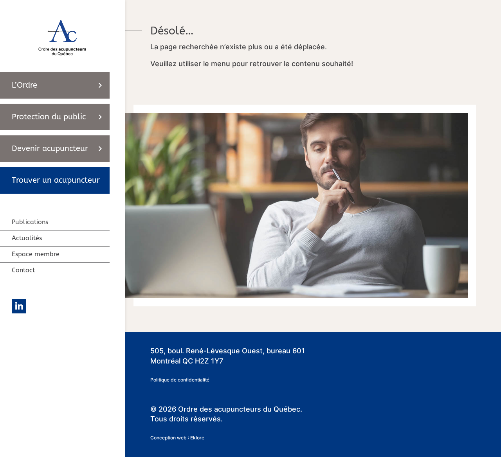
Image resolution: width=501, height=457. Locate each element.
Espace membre (35, 254)
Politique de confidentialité (179, 380)
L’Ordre (24, 85)
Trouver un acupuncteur (56, 180)
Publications (30, 222)
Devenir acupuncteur (50, 148)
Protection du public (49, 116)
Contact (23, 270)
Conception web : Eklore (177, 438)
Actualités (27, 238)
